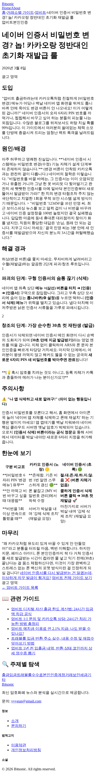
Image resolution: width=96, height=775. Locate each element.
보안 (76, 675)
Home (6, 8)
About (15, 8)
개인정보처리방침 (26, 750)
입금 (13, 675)
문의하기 (18, 726)
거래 (69, 675)
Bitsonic (8, 4)
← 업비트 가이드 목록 (20, 588)
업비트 (40, 12)
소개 (15, 721)
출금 (5, 675)
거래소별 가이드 (20, 12)
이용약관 (18, 745)
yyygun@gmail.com (26, 701)
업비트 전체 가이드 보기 (72, 578)
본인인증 (50, 675)
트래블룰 (24, 675)
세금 (84, 675)
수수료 (37, 675)
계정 (61, 675)
